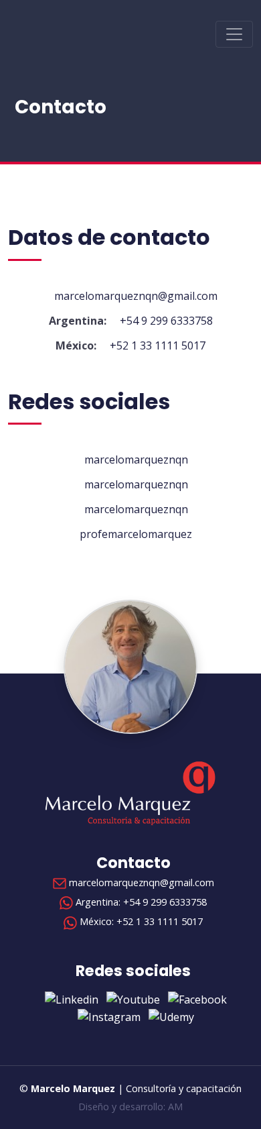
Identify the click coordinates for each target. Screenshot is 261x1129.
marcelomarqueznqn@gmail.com (134, 295)
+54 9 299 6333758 (166, 320)
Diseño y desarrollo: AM (130, 1106)
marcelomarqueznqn (135, 459)
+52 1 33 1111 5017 (157, 345)
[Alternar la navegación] (234, 34)
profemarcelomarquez (134, 534)
